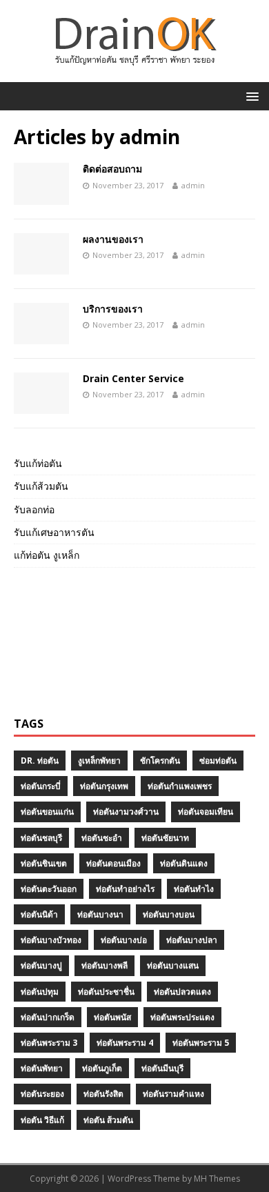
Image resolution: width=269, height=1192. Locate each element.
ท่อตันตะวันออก (49, 889)
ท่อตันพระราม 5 (200, 1043)
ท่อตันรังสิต (103, 1094)
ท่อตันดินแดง (184, 863)
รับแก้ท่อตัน (38, 463)
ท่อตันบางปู (41, 965)
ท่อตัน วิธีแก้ (42, 1120)
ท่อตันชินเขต (44, 863)
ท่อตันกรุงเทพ (104, 786)
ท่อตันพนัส (112, 1017)
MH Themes (217, 1178)
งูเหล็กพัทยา (99, 760)
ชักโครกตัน (160, 760)
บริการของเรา (113, 308)
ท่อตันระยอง (42, 1094)
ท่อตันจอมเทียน (205, 811)
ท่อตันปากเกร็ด (47, 1017)
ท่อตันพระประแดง (182, 1017)
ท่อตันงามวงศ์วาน (126, 811)
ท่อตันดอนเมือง (113, 863)
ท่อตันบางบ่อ (124, 940)
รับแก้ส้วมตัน (41, 486)
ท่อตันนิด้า (39, 914)
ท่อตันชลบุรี (41, 838)
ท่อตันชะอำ (101, 838)
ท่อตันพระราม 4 (125, 1043)
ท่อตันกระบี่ (41, 786)
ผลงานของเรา (113, 239)
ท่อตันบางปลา (191, 940)
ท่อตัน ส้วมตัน (108, 1120)
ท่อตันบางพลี (104, 965)
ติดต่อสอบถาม (112, 168)
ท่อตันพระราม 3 (49, 1043)
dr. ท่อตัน (40, 760)
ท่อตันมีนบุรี (162, 1068)
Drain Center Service (133, 378)
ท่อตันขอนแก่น (47, 811)
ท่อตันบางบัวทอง (51, 940)
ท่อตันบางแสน (173, 965)
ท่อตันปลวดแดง (182, 991)
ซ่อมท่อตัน (218, 760)
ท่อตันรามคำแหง (173, 1094)
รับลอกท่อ (34, 509)
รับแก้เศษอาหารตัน (54, 532)
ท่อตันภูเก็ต (102, 1068)
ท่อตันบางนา (100, 914)
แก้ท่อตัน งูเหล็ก (46, 555)
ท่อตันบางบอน (169, 914)
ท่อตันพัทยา (42, 1068)
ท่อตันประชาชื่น (106, 991)
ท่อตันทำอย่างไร (125, 889)
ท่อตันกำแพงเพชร (180, 786)
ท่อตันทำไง (194, 889)
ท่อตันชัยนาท (165, 838)
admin (193, 185)
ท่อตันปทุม (40, 991)
